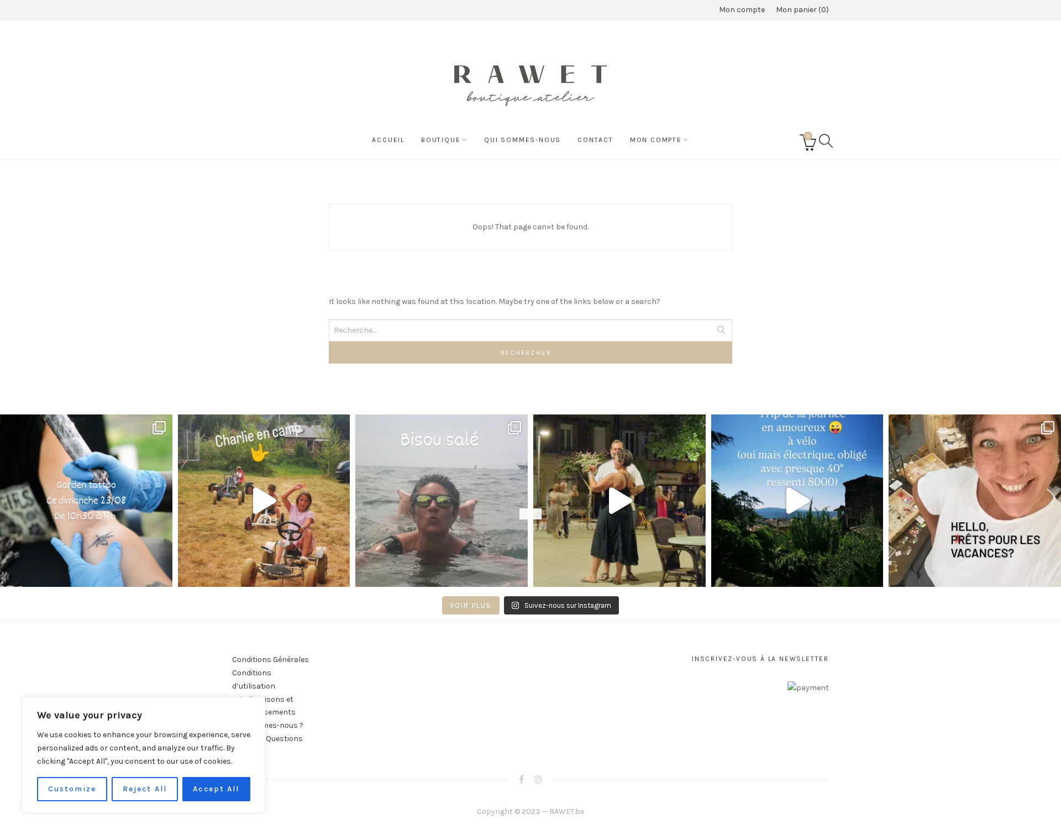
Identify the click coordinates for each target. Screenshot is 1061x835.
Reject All (145, 789)
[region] (143, 755)
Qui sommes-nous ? (267, 725)
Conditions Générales (270, 659)
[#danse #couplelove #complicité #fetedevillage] (619, 500)
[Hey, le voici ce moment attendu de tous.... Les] (975, 500)
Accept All (216, 789)
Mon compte (742, 9)
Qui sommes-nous (522, 140)
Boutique (440, 140)
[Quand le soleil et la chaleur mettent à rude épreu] (797, 500)
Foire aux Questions (267, 738)
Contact (595, 140)
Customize (72, 789)
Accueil (388, 140)
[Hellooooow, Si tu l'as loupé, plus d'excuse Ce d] (86, 500)
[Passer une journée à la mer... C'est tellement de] (441, 500)
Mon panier (801, 9)
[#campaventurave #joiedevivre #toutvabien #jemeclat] (264, 500)
